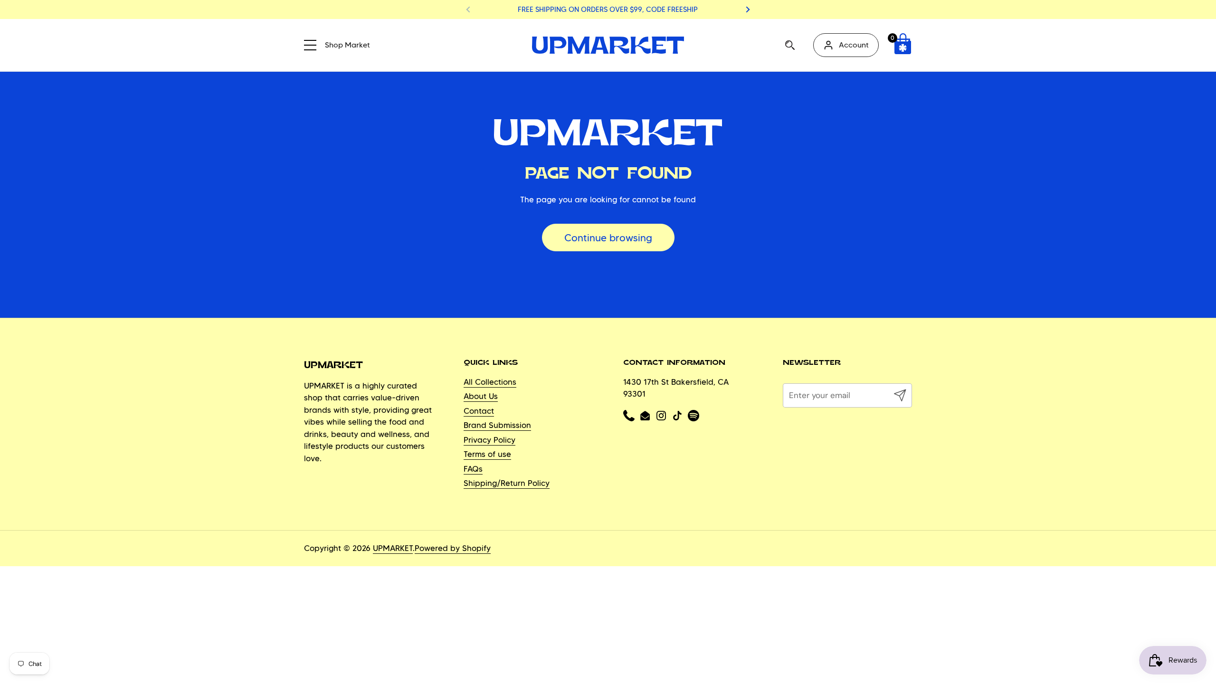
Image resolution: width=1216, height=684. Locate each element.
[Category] (313, 44)
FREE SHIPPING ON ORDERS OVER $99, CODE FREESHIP (608, 9)
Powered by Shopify (453, 548)
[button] (902, 45)
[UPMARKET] (608, 45)
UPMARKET (393, 548)
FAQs (473, 469)
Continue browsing (608, 237)
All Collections (490, 382)
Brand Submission (497, 425)
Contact (479, 411)
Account (854, 44)
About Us (481, 396)
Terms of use (487, 454)
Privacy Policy (489, 440)
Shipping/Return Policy (507, 483)
